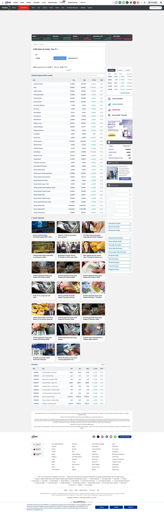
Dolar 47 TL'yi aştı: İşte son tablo (41, 296)
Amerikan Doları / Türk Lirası (49, 372)
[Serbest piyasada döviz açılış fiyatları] (68, 329)
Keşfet (93, 469)
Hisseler (94, 451)
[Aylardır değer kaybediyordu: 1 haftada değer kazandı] (93, 329)
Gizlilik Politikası (83, 490)
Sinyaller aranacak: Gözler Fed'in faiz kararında (41, 358)
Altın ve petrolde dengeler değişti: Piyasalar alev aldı (66, 296)
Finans (53, 449)
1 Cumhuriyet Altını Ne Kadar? (121, 481)
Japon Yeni (37, 137)
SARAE (110, 89)
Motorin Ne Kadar (114, 230)
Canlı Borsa (95, 446)
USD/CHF (36, 386)
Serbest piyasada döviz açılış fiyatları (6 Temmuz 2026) (67, 318)
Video (53, 467)
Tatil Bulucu (115, 451)
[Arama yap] (144, 2)
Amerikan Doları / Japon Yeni (49, 382)
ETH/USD (36, 403)
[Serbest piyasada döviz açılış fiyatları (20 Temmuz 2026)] (93, 267)
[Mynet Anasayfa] (8, 2)
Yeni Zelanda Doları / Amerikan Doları (51, 393)
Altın (39, 7)
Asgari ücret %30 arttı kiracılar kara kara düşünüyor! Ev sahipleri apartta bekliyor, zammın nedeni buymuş (95, 476)
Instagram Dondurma (118, 459)
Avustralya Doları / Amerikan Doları (51, 389)
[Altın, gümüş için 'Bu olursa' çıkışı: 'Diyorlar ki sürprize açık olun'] (93, 247)
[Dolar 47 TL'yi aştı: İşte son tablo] (43, 287)
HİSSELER (116, 110)
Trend (53, 459)
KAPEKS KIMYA (112, 152)
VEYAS (110, 155)
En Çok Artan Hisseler (94, 483)
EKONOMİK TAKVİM (119, 115)
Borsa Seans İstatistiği (98, 444)
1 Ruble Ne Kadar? (65, 483)
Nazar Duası (115, 469)
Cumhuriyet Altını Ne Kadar (117, 252)
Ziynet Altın (45, 481)
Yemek (53, 451)
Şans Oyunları (75, 464)
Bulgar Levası (38, 123)
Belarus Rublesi (38, 126)
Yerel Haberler (56, 469)
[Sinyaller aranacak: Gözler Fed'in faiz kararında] (43, 350)
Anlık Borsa (23, 7)
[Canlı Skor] (120, 2)
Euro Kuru (95, 462)
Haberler (54, 446)
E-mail (73, 462)
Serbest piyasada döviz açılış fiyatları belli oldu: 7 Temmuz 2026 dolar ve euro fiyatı (92, 296)
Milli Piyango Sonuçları (118, 454)
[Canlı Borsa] (127, 2)
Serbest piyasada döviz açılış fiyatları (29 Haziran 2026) (42, 338)
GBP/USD (36, 379)
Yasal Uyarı (92, 490)
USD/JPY (36, 382)
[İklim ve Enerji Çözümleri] (131, 2)
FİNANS (5, 8)
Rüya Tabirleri (96, 464)
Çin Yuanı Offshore (39, 105)
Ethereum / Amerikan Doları (49, 403)
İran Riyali (37, 134)
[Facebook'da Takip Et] (94, 436)
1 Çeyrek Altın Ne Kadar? (88, 481)
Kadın (53, 454)
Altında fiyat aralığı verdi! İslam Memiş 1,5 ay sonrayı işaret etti (43, 318)
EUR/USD (36, 376)
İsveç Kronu (37, 116)
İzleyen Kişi (126, 146)
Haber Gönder (126, 436)
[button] (2, 2)
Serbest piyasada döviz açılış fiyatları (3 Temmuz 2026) (92, 318)
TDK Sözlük (115, 464)
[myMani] (62, 2)
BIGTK (110, 83)
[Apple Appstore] (38, 449)
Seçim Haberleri (76, 454)
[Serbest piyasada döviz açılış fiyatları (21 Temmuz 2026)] (68, 267)
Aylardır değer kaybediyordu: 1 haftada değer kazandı (93, 338)
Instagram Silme (116, 462)
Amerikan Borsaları (72, 7)
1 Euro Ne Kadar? (53, 483)
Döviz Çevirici (114, 185)
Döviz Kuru (73, 485)
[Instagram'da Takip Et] (102, 436)
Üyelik (76, 490)
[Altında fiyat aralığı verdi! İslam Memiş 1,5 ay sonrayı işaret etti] (43, 309)
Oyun (113, 444)
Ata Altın (124, 478)
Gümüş (45, 7)
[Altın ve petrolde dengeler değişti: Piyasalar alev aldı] (68, 287)
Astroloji (74, 449)
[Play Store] (38, 444)
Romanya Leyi (38, 155)
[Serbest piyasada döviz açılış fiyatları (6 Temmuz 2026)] (68, 309)
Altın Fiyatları (95, 456)
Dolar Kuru (95, 459)
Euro (35, 87)
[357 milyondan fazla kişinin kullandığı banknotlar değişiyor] (93, 227)
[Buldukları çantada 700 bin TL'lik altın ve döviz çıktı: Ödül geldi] (68, 247)
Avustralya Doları (39, 94)
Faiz (63, 7)
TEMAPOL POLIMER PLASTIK (115, 158)
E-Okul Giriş (115, 456)
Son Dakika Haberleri (57, 444)
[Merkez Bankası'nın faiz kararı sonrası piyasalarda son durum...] (68, 350)
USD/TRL (36, 372)
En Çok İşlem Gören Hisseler (110, 483)
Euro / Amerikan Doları (47, 376)
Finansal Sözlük (96, 449)
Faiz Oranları (88, 485)
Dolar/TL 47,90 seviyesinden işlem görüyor (67, 236)
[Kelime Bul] (123, 2)
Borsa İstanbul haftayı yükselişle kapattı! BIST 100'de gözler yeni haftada (43, 236)
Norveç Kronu (38, 144)
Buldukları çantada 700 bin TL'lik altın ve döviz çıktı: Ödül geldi (67, 256)
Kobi (73, 467)
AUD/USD (36, 389)
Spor (53, 464)
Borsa (14, 7)
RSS (98, 490)
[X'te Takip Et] (98, 436)
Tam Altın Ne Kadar (115, 245)
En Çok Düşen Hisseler (79, 483)
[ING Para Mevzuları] (138, 2)
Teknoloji (74, 444)
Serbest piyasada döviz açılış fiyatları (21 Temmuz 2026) (67, 276)
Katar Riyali (37, 152)
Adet (36, 54)
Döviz (33, 7)
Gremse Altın (35, 481)
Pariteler (35, 364)
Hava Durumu (96, 467)
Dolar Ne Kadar (114, 255)
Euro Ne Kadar (113, 259)
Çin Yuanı (36, 109)
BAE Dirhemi (37, 119)
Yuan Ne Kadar (113, 266)
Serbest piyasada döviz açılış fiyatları (67, 338)
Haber (57, 7)
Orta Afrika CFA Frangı (40, 166)
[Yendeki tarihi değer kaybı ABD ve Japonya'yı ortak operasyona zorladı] (43, 247)
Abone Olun (125, 178)
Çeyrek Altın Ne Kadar (116, 238)
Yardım (71, 490)
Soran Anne (115, 449)
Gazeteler (74, 459)
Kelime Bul (115, 446)
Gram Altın (116, 478)
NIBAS (110, 79)
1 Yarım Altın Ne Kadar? (104, 481)
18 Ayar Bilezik (65, 481)
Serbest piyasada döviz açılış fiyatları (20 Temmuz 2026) (92, 276)
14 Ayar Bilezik (54, 481)
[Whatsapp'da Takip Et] (115, 436)
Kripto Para (95, 454)
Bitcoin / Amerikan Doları (48, 396)
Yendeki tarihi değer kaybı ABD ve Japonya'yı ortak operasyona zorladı (43, 256)
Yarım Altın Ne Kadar (115, 248)
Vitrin (73, 451)
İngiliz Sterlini (38, 91)
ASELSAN (110, 149)
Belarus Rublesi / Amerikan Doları (50, 400)
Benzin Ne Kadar (114, 227)
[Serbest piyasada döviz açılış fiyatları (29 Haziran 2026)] (43, 329)
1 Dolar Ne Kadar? (40, 483)
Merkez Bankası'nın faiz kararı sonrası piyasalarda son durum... (67, 359)
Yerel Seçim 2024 (106, 478)
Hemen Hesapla (60, 58)
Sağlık (73, 446)
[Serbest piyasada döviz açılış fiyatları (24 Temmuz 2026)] (43, 267)
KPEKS (110, 76)
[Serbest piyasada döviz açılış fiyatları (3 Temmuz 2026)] (93, 309)
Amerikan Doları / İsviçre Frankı (50, 386)
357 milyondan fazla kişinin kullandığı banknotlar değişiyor (93, 236)
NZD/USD (36, 393)
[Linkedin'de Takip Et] (106, 436)
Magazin (54, 456)
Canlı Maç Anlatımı (77, 456)
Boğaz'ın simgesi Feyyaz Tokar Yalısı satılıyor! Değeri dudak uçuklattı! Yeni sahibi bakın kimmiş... (61, 478)
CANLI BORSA (117, 104)
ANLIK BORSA (117, 99)
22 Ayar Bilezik (75, 481)
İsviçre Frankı (38, 101)
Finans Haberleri (94, 478)
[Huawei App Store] (38, 454)
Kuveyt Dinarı (38, 141)
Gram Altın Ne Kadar (115, 241)
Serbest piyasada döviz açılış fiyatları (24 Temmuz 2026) (42, 276)
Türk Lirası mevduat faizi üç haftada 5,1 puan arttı (51, 476)
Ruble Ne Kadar (114, 269)
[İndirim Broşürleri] (116, 2)
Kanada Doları (38, 98)
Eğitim (53, 462)
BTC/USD (36, 396)
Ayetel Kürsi (115, 467)
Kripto (51, 7)
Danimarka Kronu (39, 130)
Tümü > (103, 364)
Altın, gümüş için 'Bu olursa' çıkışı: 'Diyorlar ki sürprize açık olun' (93, 256)
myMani (83, 7)
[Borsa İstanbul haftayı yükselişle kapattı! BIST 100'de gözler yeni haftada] (43, 227)
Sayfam (90, 7)
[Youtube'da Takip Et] (111, 436)
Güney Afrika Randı (39, 169)
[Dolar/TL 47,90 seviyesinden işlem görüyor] (68, 227)
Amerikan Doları (38, 84)
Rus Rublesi (37, 112)
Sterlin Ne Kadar (114, 262)
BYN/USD (36, 400)
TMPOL (110, 86)
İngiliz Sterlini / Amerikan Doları (50, 379)
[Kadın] (134, 2)
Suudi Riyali (37, 159)
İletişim (65, 490)
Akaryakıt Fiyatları (114, 223)
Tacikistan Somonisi (40, 162)
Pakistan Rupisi (38, 148)
